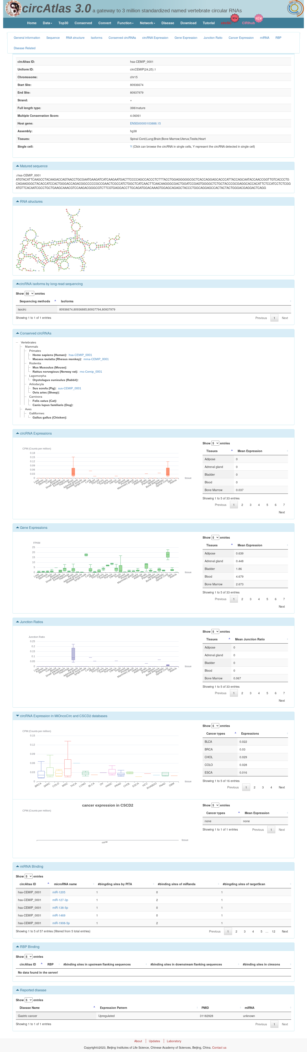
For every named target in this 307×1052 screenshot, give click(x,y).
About (138, 1041)
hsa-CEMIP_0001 (80, 355)
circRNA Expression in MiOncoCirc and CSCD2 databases (63, 715)
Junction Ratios (31, 621)
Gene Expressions (33, 527)
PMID (205, 1007)
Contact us (219, 1047)
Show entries (30, 293)
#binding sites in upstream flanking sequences (97, 964)
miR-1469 (58, 915)
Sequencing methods (35, 301)
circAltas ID (28, 884)
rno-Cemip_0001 (91, 371)
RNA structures (31, 201)
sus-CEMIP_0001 (69, 388)
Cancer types (215, 733)
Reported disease (32, 990)
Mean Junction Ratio (250, 639)
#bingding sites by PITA (115, 884)
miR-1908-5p (61, 923)
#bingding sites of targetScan (244, 884)
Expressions (250, 733)
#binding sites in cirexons (261, 964)
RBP (278, 37)
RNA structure (75, 37)
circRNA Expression (155, 37)
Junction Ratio (213, 37)
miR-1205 (58, 892)
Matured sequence (33, 165)
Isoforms (96, 37)
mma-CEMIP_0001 (96, 359)
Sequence (53, 37)
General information (27, 37)
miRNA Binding (31, 866)
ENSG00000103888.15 (145, 123)
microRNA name (65, 884)
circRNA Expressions (35, 433)
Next (285, 318)
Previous (261, 318)
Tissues (212, 451)
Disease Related (25, 48)
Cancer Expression (241, 37)
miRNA (264, 37)
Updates (154, 1041)
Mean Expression (250, 451)
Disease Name (30, 1007)
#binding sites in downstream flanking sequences (186, 964)
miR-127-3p (60, 900)
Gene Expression (186, 37)
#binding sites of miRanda (176, 884)
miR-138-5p (60, 907)
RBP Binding (29, 946)
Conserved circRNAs (122, 37)
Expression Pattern (113, 1007)
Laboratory (174, 1041)
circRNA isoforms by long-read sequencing (51, 283)
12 (273, 931)
